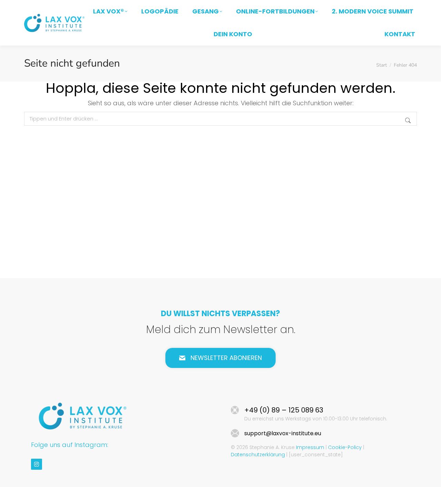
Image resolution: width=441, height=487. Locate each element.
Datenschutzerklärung (258, 454)
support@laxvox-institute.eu (282, 433)
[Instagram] (36, 464)
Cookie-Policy (345, 447)
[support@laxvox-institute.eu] (235, 433)
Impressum (310, 447)
